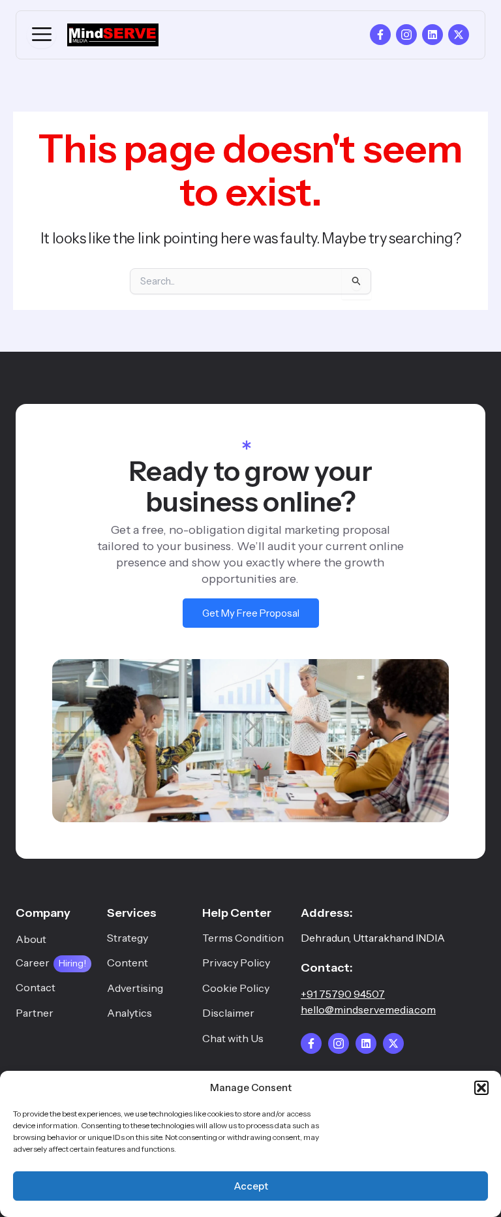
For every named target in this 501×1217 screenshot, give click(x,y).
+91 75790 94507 (343, 993)
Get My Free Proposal (250, 613)
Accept (251, 1186)
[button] (481, 1087)
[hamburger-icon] (41, 35)
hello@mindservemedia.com (368, 1009)
